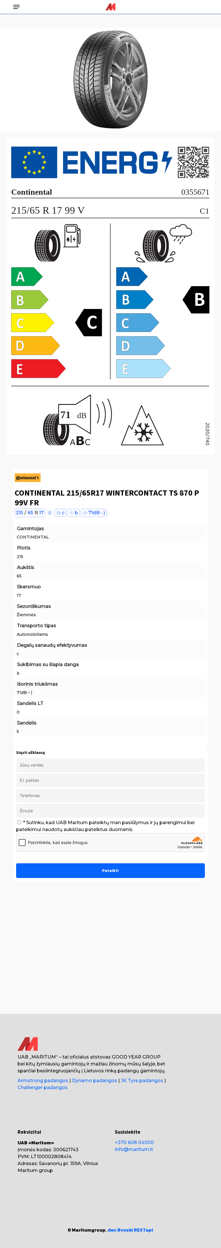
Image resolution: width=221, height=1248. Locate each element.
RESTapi (143, 1229)
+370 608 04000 (134, 1142)
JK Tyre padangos (142, 1080)
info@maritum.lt (134, 1149)
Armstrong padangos (43, 1080)
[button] (16, 7)
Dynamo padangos (94, 1080)
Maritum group (35, 1170)
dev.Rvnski (120, 1229)
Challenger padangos (43, 1087)
